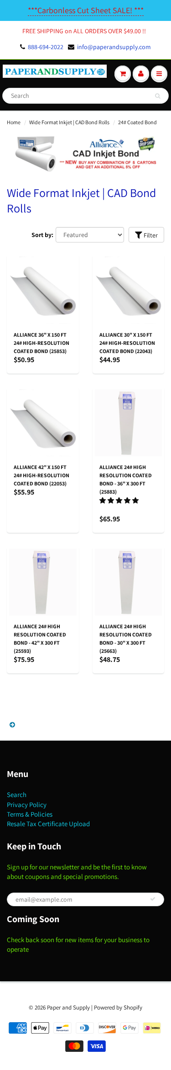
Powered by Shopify (118, 1007)
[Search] (158, 96)
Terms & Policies (29, 814)
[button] (119, 500)
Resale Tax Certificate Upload (48, 823)
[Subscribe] (153, 899)
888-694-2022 (45, 47)
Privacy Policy (27, 804)
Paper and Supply (68, 1007)
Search (16, 794)
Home (14, 122)
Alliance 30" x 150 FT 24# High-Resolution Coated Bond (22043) (127, 342)
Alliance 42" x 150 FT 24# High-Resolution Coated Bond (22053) (41, 475)
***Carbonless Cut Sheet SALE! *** (86, 10)
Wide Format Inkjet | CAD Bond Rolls (69, 122)
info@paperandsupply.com (114, 47)
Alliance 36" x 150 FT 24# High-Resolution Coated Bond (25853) (41, 342)
